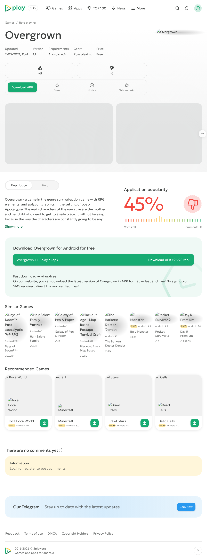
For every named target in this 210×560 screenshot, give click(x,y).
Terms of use (33, 533)
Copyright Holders (75, 533)
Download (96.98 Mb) (169, 260)
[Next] (204, 133)
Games (10, 22)
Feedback (12, 533)
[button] (198, 551)
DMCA (52, 533)
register (30, 468)
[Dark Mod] (186, 8)
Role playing (27, 22)
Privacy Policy (103, 533)
